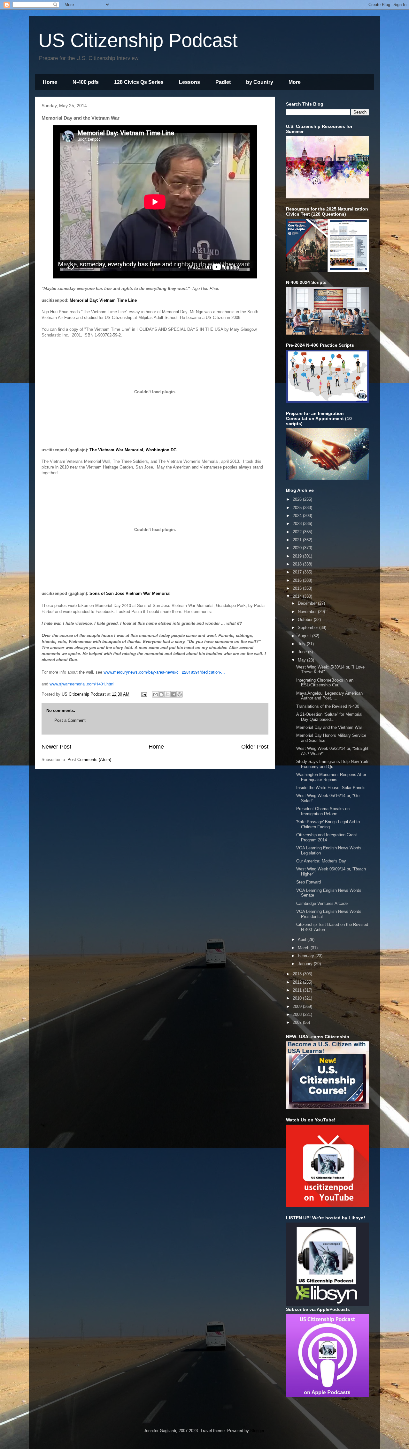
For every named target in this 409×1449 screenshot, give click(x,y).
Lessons (189, 82)
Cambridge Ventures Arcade (322, 903)
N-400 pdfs (86, 82)
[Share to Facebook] (173, 694)
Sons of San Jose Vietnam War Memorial (130, 593)
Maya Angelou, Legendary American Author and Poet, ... (329, 696)
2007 (298, 1022)
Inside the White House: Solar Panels (331, 787)
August (305, 635)
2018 (298, 564)
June (303, 651)
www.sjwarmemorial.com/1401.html (82, 684)
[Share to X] (167, 694)
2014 (298, 596)
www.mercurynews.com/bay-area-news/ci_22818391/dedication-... (164, 672)
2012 (298, 982)
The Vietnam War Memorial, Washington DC (132, 449)
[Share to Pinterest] (179, 694)
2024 (298, 515)
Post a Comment (70, 720)
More (295, 82)
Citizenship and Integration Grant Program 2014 (326, 837)
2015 (298, 588)
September (308, 627)
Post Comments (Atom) (89, 759)
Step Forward (308, 882)
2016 (298, 580)
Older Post (254, 746)
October (306, 619)
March (304, 947)
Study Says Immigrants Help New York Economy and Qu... (332, 764)
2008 (298, 1014)
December (308, 603)
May (302, 660)
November (308, 611)
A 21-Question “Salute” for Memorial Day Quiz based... (329, 717)
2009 (298, 1006)
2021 (298, 539)
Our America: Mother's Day (321, 861)
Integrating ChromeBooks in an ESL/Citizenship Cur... (324, 683)
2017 (298, 572)
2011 (298, 990)
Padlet (223, 82)
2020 (298, 547)
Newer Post (56, 746)
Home (50, 82)
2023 (298, 523)
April (302, 939)
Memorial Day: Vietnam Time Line (103, 300)
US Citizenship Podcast (138, 40)
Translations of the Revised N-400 (327, 706)
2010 (298, 998)
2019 (298, 556)
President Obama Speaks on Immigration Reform (323, 811)
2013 (298, 974)
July (302, 643)
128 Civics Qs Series (139, 82)
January (306, 963)
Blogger (257, 1430)
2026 (298, 499)
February (306, 955)
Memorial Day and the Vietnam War (329, 727)
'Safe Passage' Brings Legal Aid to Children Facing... (328, 824)
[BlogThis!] (161, 694)
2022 (298, 531)
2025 (298, 507)
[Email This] (155, 694)
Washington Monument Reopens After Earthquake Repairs (331, 777)
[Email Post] (143, 694)
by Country (259, 82)
